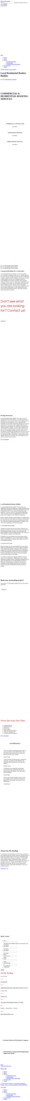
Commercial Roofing (11, 1075)
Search (5, 4)
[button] (4, 5)
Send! (2, 969)
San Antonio (13, 69)
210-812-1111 (4, 996)
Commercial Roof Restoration (13, 1078)
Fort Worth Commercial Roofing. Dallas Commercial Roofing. (13, 1084)
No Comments (13, 79)
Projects (5, 1071)
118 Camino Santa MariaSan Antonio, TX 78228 (12, 1002)
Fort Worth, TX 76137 (23, 987)
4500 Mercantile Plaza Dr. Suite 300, (9, 987)
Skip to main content (5, 1)
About (4, 1073)
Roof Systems (9, 1077)
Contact (5, 1081)
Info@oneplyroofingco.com (7, 1014)
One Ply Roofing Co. (5, 69)
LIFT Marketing (6, 79)
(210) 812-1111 (6, 1079)
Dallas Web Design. (23, 1084)
